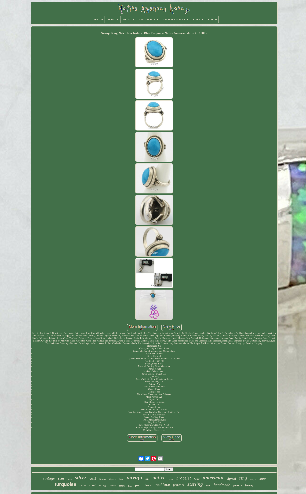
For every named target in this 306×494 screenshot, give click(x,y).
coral (92, 485)
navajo (134, 477)
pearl (138, 485)
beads (148, 485)
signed (231, 478)
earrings (103, 485)
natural (122, 486)
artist (262, 478)
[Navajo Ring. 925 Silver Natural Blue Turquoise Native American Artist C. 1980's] (154, 52)
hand (121, 479)
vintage (49, 478)
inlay (69, 479)
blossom (102, 479)
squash (171, 480)
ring (243, 477)
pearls (237, 485)
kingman (112, 479)
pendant (178, 485)
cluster (83, 485)
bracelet (183, 478)
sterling (195, 484)
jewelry (249, 485)
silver (80, 477)
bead (197, 478)
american (213, 477)
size (61, 478)
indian (113, 485)
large (130, 486)
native (158, 477)
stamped (253, 480)
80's (147, 479)
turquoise (65, 484)
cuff (92, 478)
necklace (162, 484)
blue (208, 485)
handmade (222, 485)
